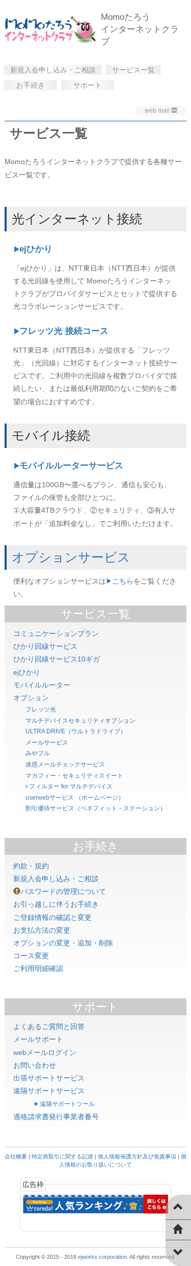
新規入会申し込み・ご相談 (53, 70)
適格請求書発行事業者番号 (56, 1117)
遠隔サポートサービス (49, 1091)
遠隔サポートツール (67, 1103)
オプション (31, 698)
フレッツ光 (40, 709)
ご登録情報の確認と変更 (52, 917)
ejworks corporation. (103, 1257)
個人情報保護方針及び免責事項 (137, 1156)
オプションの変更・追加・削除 (63, 943)
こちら (122, 581)
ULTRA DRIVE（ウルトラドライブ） (75, 731)
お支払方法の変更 (41, 930)
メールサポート (38, 1039)
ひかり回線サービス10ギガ (56, 659)
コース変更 (31, 956)
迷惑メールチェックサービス (65, 764)
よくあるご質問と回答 (49, 1026)
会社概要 (16, 1156)
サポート (87, 85)
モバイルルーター (41, 685)
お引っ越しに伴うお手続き (56, 904)
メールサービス (46, 742)
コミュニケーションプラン (56, 633)
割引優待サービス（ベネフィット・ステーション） (95, 808)
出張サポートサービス (49, 1078)
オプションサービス (71, 557)
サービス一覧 (133, 70)
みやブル (37, 753)
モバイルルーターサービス (71, 465)
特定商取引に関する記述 (62, 1156)
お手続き (30, 85)
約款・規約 (31, 866)
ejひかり (35, 249)
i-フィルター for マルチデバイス (69, 786)
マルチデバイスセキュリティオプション (80, 720)
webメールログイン (44, 1052)
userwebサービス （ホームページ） (74, 797)
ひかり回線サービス (45, 646)
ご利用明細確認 (38, 968)
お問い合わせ (34, 1065)
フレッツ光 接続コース (63, 331)
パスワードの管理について (63, 891)
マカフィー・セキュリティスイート (74, 775)
